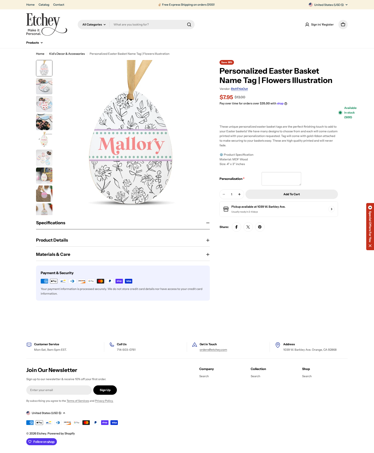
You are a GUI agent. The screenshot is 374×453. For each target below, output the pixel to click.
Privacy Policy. (104, 401)
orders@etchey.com (213, 349)
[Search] (189, 24)
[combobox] (136, 24)
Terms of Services (78, 401)
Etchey (41, 433)
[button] (370, 226)
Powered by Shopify (61, 433)
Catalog (44, 4)
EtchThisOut (239, 89)
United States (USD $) (329, 5)
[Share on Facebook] (236, 227)
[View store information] (331, 209)
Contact (58, 4)
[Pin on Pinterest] (260, 227)
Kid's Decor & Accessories (67, 54)
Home (30, 4)
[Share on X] (248, 227)
